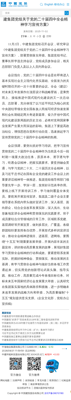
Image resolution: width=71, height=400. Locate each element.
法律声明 (17, 380)
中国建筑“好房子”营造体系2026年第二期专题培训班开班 (30, 319)
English (48, 4)
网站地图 (4, 380)
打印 (49, 36)
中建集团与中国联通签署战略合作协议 (21, 316)
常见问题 (41, 380)
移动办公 (59, 4)
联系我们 (54, 380)
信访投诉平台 (24, 387)
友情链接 (29, 380)
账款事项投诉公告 (39, 384)
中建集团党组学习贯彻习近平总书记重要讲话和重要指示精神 (32, 339)
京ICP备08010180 (54, 393)
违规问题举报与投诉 (44, 387)
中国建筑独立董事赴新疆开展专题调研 (21, 336)
